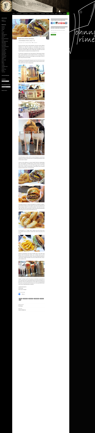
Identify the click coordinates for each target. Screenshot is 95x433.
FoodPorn (52, 13)
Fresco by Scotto (4, 49)
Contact (64, 13)
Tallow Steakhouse (4, 34)
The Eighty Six (4, 57)
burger (20, 298)
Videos (56, 13)
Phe (2, 30)
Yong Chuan (3, 71)
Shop (13, 13)
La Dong (3, 29)
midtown (41, 298)
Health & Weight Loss (22, 309)
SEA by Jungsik (4, 59)
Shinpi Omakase (4, 55)
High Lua (3, 62)
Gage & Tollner (4, 42)
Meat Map (60, 13)
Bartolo (3, 61)
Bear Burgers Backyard (5, 38)
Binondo (3, 70)
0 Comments (35, 42)
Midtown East (31, 38)
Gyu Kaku (3, 65)
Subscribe (53, 34)
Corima (3, 37)
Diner (23, 38)
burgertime (31, 298)
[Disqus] (30, 329)
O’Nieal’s (3, 63)
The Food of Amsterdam (5, 46)
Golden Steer (3, 54)
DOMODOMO (4, 53)
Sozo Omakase (4, 45)
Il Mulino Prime (4, 69)
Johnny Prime (28, 42)
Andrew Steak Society (5, 41)
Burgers (20, 38)
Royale (3, 33)
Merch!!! (3, 20)
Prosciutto (3, 26)
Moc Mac (3, 67)
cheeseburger (36, 298)
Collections (25, 13)
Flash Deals (26, 38)
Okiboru (3, 58)
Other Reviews (32, 13)
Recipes (47, 13)
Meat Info (37, 13)
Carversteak (3, 50)
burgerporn (25, 298)
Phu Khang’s (21, 305)
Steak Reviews (19, 13)
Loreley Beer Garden (5, 66)
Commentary (43, 13)
